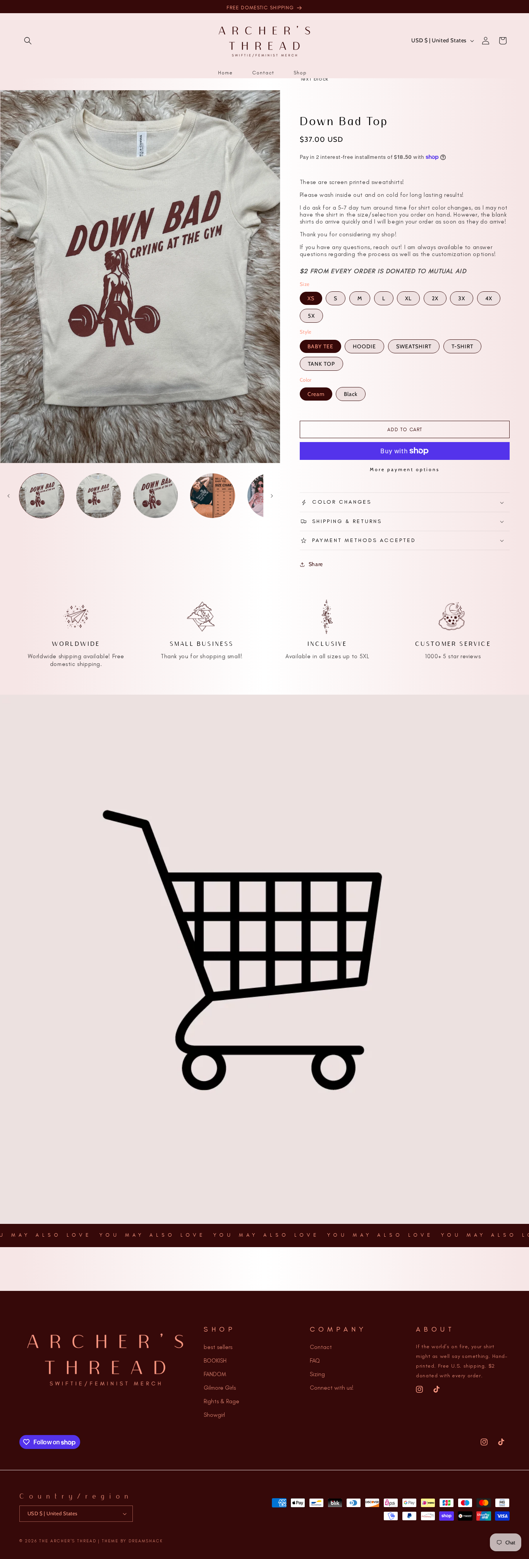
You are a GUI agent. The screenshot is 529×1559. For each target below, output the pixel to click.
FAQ (315, 1360)
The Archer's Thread (67, 1541)
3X (461, 298)
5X (311, 315)
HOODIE (364, 346)
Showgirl (214, 1414)
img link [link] (76, 602)
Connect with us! (332, 1387)
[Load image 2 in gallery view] (98, 495)
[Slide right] (271, 495)
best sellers (218, 1347)
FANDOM (215, 1374)
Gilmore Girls (220, 1387)
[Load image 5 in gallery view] (212, 495)
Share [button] (316, 564)
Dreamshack (146, 1541)
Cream (316, 394)
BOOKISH (215, 1360)
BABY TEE (320, 346)
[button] (27, 40)
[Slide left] (8, 495)
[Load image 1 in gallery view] (41, 495)
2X (435, 298)
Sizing (317, 1374)
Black (350, 394)
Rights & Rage (221, 1401)
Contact (321, 1347)
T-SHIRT (462, 346)
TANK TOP (321, 363)
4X (488, 298)
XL (408, 298)
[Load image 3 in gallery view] (155, 495)
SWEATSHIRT (413, 346)
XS (310, 298)
